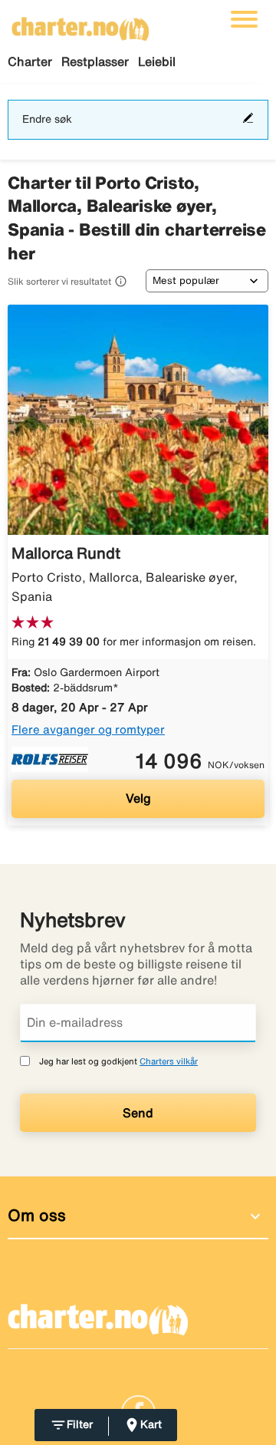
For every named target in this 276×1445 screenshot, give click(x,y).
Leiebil (157, 61)
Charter (30, 61)
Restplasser (95, 61)
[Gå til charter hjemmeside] (81, 24)
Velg (138, 798)
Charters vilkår (169, 1061)
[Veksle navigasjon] (244, 19)
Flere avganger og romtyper (88, 729)
